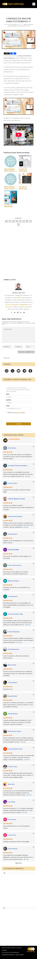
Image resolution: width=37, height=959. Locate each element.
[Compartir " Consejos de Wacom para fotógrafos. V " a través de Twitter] (10, 221)
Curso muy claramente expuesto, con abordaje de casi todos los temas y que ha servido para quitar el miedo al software (17, 456)
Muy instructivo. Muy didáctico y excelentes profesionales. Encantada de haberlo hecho (15, 573)
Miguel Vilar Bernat (13, 581)
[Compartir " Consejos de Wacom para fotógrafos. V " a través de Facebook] (6, 221)
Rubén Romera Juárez (14, 731)
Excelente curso (7, 689)
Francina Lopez (12, 766)
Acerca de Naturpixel (14, 952)
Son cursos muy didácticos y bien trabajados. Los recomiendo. (17, 557)
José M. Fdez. (12, 835)
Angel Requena (12, 534)
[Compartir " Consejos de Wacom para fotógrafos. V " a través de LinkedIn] (20, 221)
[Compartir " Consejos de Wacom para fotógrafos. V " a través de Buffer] (23, 221)
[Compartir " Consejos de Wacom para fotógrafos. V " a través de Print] (18, 224)
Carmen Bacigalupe (14, 631)
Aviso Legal (4, 952)
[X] (7, 53)
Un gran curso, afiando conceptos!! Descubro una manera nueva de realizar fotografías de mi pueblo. (18, 507)
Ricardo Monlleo (13, 713)
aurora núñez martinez (14, 565)
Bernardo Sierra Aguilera (15, 516)
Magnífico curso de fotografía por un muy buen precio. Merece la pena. (18, 541)
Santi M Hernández (13, 649)
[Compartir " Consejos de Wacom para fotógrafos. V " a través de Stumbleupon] (27, 221)
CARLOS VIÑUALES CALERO (16, 498)
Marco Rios (11, 784)
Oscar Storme (12, 448)
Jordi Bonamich (12, 596)
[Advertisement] (18, 255)
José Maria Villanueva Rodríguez (17, 465)
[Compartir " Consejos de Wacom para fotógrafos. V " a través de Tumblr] (13, 221)
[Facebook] (13, 53)
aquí (25, 307)
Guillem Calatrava (13, 24)
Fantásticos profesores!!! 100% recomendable (16, 841)
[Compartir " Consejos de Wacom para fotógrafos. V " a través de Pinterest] (16, 221)
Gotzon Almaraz (12, 848)
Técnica (25, 26)
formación (8, 307)
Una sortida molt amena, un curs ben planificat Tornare (16, 827)
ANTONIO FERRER (13, 549)
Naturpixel (17, 298)
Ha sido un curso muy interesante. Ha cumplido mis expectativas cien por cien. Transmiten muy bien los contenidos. (17, 673)
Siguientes (18, 863)
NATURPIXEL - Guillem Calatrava (16, 954)
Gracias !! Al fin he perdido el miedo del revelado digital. (16, 491)
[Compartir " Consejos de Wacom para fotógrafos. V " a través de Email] (30, 221)
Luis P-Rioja (11, 801)
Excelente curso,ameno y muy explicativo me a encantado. (16, 588)
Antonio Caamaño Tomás (15, 614)
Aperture (26, 24)
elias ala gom (12, 819)
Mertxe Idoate (12, 665)
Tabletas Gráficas (20, 26)
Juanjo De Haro (12, 483)
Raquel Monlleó (12, 696)
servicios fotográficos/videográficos (17, 304)
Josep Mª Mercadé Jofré (15, 749)
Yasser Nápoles (12, 682)
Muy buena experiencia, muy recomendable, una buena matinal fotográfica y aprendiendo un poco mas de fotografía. (18, 605)
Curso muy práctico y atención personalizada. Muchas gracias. (16, 657)
